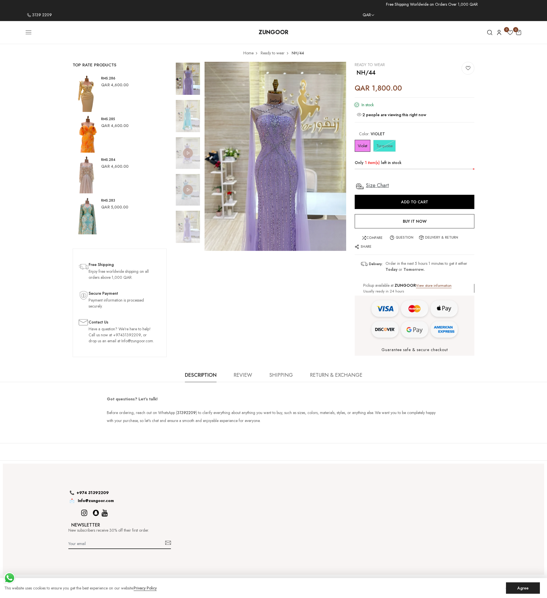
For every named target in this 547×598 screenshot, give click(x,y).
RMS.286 (108, 78)
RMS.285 (108, 119)
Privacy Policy (145, 588)
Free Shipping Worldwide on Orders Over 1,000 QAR (432, 4)
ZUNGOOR (273, 32)
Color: (372, 134)
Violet (362, 146)
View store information (434, 285)
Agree (522, 588)
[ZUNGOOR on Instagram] (84, 513)
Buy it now (414, 221)
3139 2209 (41, 15)
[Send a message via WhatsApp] (9, 578)
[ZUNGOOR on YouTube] (105, 513)
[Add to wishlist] (468, 68)
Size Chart (377, 185)
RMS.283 (108, 200)
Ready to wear (370, 64)
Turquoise (384, 146)
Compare (374, 237)
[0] (510, 33)
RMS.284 (108, 159)
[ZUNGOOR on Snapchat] (96, 513)
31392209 (186, 412)
